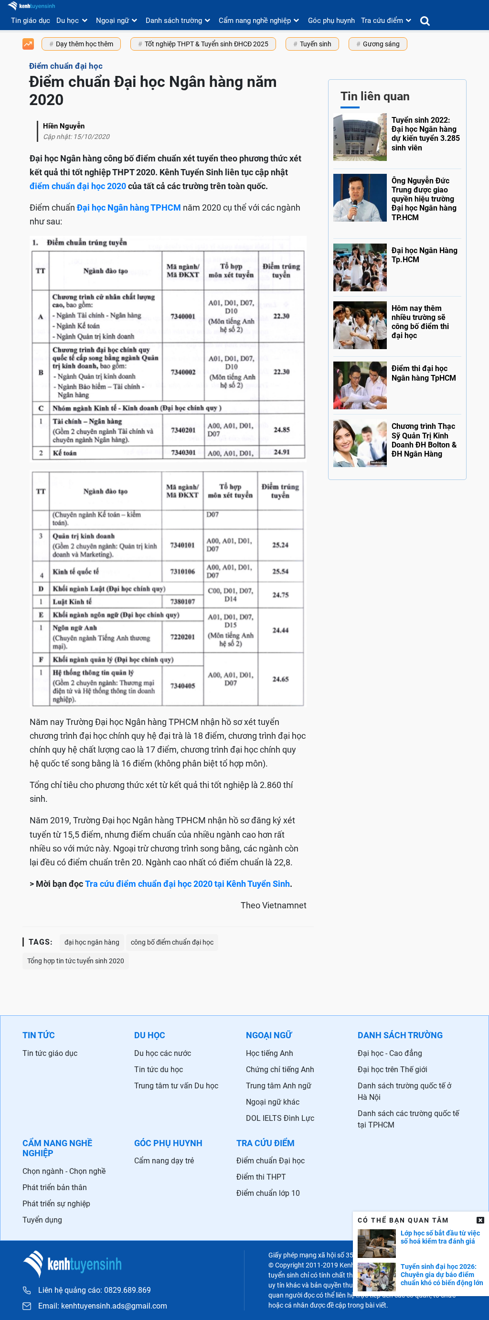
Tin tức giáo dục (49, 1053)
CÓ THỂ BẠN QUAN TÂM (403, 1220)
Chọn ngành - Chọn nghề (64, 1171)
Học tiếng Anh (269, 1053)
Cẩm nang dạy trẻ (164, 1160)
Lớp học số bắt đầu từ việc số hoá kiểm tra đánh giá (440, 1237)
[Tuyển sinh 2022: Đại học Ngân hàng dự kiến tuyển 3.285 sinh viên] (397, 138)
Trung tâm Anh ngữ (278, 1085)
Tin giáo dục (30, 20)
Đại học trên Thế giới (392, 1069)
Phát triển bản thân (54, 1187)
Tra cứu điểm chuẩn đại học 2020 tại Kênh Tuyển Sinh (187, 884)
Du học (67, 20)
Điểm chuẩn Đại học (270, 1160)
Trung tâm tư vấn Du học (176, 1085)
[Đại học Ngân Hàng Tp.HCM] (397, 265)
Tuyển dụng (42, 1219)
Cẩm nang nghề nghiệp (255, 20)
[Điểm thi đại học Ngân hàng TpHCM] (397, 383)
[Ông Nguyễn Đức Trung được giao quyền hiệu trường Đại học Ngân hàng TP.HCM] (397, 201)
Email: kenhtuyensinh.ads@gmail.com (102, 1306)
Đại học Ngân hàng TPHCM (129, 207)
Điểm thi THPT (261, 1177)
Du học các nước (162, 1053)
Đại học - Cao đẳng (390, 1053)
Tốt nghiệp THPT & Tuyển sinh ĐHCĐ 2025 (206, 44)
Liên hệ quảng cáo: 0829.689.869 (94, 1290)
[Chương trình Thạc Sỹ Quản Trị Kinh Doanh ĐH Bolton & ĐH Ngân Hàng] (397, 442)
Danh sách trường (174, 20)
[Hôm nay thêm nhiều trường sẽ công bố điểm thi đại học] (397, 324)
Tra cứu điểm (382, 20)
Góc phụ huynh (331, 20)
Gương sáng (381, 44)
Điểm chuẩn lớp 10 (268, 1193)
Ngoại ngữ (112, 20)
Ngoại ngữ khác (272, 1102)
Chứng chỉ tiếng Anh (280, 1069)
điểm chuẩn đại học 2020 (78, 186)
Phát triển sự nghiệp (56, 1203)
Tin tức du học (158, 1069)
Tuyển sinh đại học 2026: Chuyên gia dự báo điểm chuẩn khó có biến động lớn (442, 1275)
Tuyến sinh (315, 44)
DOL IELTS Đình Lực (280, 1118)
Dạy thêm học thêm (84, 44)
